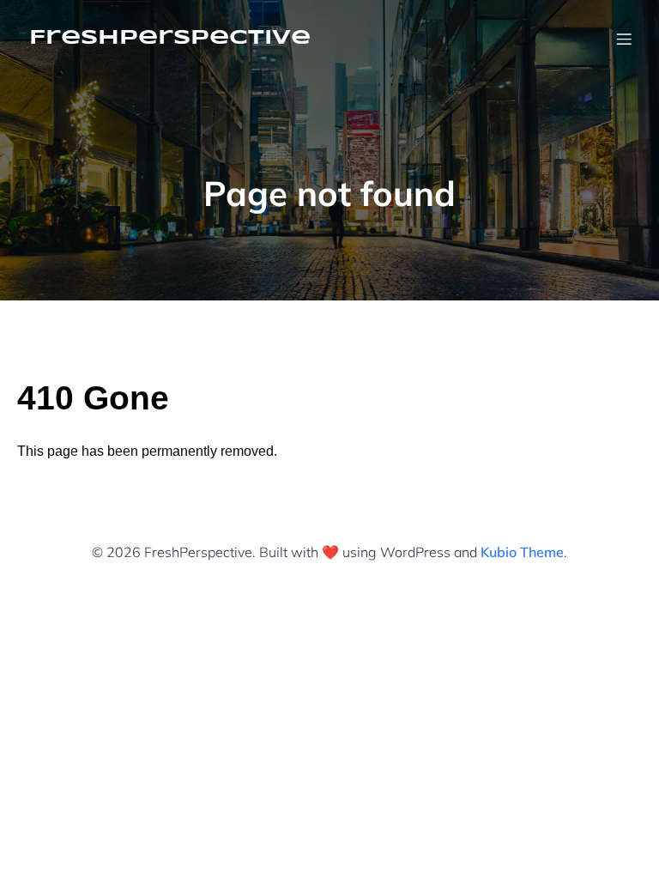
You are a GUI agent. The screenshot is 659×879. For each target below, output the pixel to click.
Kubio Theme (522, 552)
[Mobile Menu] (623, 38)
